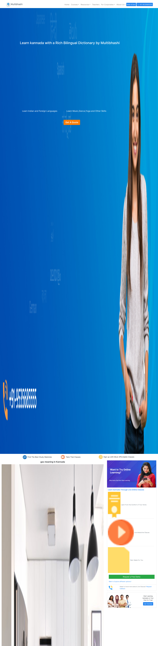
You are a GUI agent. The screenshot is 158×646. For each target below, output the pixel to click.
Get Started (148, 604)
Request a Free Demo (131, 577)
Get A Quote (71, 122)
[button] (75, 4)
